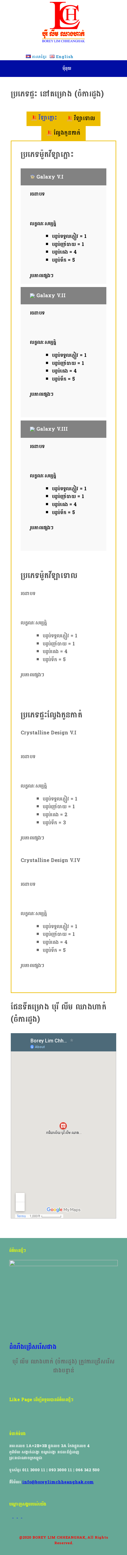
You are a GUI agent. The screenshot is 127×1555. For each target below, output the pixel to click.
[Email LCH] (20, 1516)
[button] (63, 177)
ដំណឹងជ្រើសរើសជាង (32, 1347)
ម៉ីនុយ (67, 68)
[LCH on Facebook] (11, 1516)
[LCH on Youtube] (16, 1516)
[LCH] (63, 22)
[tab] (44, 119)
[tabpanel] (63, 351)
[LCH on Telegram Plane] (23, 1516)
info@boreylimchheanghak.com (58, 1482)
